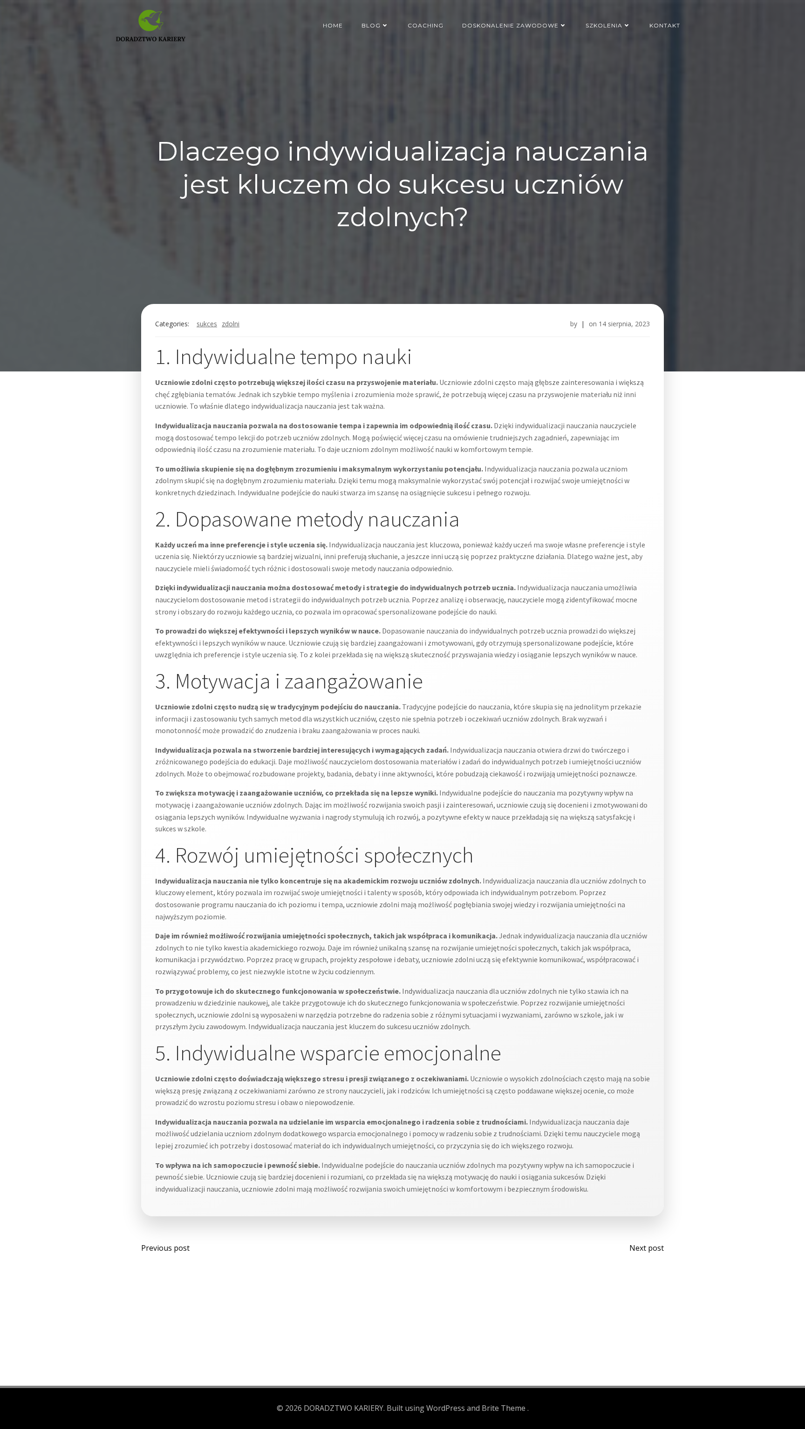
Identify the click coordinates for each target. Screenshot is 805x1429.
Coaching (425, 25)
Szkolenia (604, 25)
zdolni (230, 323)
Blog (371, 25)
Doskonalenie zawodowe (510, 25)
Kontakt (664, 25)
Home (333, 25)
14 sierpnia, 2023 (624, 323)
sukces (207, 323)
